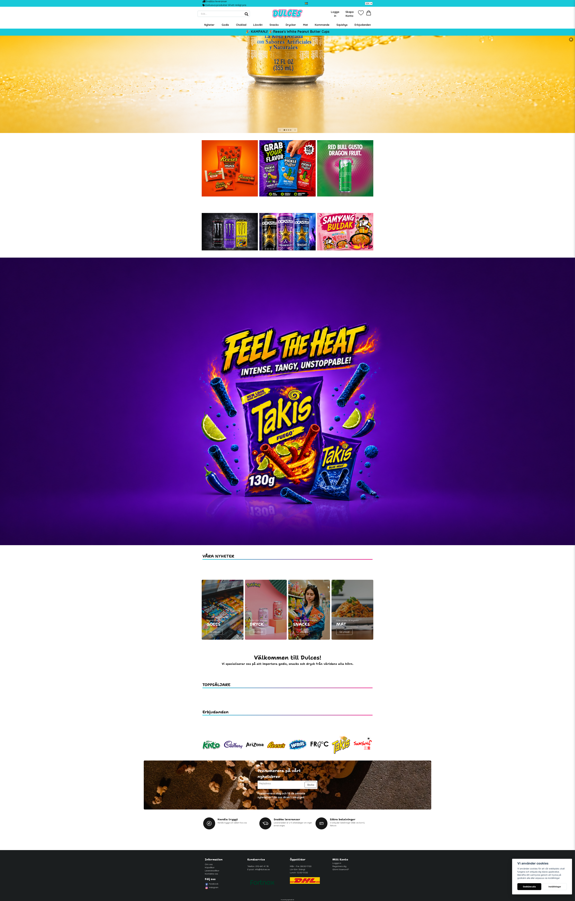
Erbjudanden (363, 24)
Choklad (241, 24)
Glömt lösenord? (340, 869)
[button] (306, 3)
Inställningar (554, 886)
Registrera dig (339, 866)
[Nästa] (295, 130)
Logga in (336, 863)
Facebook (213, 884)
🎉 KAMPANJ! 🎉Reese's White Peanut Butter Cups (287, 31)
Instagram (213, 887)
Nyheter (209, 24)
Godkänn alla (529, 886)
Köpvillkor (209, 867)
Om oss (209, 864)
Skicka (310, 784)
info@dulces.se (262, 869)
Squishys (342, 24)
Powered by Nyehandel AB (287, 899)
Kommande (322, 24)
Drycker (291, 24)
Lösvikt (257, 24)
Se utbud (215, 631)
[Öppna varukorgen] (369, 13)
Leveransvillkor (212, 870)
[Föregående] (280, 130)
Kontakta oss (211, 873)
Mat (305, 24)
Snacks (274, 24)
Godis (225, 24)
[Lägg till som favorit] (361, 13)
